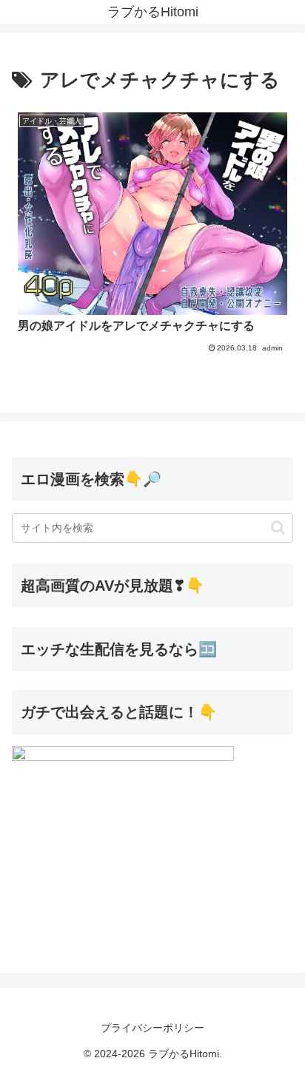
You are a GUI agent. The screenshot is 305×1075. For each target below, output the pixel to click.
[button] (278, 527)
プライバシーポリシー (152, 1028)
